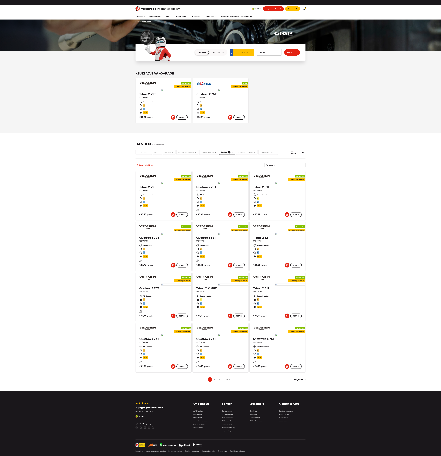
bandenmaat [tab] (218, 52)
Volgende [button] (298, 379)
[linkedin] (149, 427)
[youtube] (141, 427)
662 (228, 379)
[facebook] (137, 427)
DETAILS (182, 117)
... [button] (223, 379)
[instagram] (145, 427)
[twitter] (153, 427)
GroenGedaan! (169, 445)
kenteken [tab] (202, 52)
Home (138, 21)
